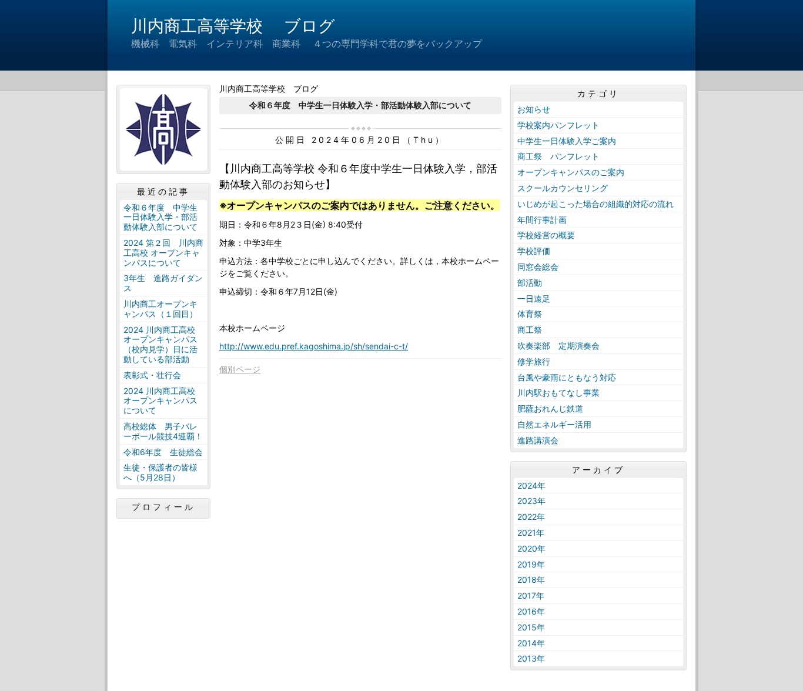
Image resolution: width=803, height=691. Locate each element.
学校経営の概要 (546, 235)
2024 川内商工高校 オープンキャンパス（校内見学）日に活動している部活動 (160, 344)
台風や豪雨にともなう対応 (566, 377)
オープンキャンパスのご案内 (570, 172)
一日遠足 (533, 298)
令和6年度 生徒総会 (163, 452)
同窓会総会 (537, 267)
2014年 (531, 643)
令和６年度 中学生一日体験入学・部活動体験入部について (160, 217)
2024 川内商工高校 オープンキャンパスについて (160, 401)
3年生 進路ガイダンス (163, 283)
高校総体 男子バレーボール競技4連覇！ (163, 431)
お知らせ (533, 109)
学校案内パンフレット (558, 125)
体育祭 (529, 314)
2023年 (531, 501)
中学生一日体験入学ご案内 (566, 141)
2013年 (531, 658)
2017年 (530, 595)
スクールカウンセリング (562, 188)
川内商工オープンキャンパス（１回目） (160, 309)
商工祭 (529, 330)
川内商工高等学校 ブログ (233, 26)
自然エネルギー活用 (554, 424)
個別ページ (239, 369)
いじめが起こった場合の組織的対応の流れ (595, 204)
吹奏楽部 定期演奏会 (558, 345)
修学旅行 (533, 361)
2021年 (530, 533)
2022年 (531, 517)
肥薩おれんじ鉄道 (550, 408)
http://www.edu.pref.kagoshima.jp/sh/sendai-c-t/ (313, 346)
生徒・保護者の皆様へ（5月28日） (160, 472)
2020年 (531, 548)
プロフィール (163, 507)
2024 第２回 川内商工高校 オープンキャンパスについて (163, 253)
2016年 (531, 611)
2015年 (531, 627)
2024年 (531, 485)
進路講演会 (537, 440)
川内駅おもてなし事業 (558, 393)
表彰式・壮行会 (152, 375)
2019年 (531, 564)
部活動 (529, 283)
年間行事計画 (542, 220)
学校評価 (533, 251)
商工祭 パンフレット (558, 156)
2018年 (531, 580)
